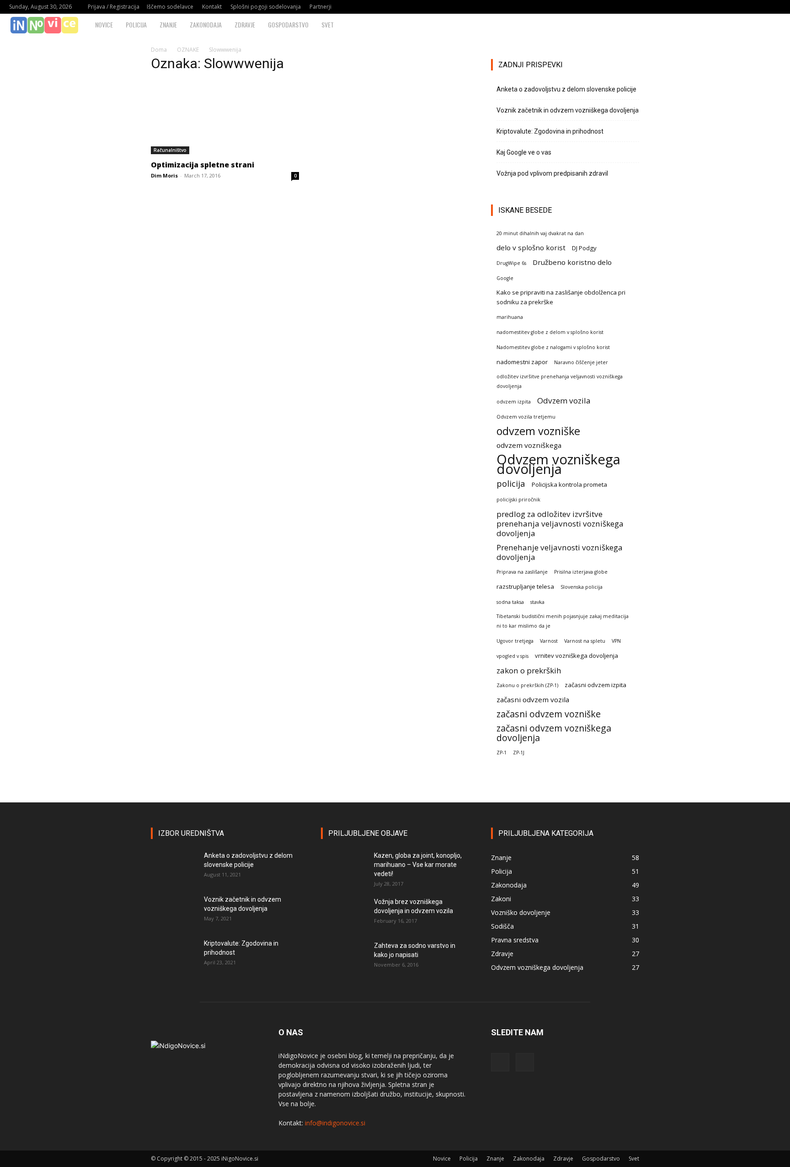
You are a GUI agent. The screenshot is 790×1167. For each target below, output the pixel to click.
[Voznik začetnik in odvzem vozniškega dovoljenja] (174, 911)
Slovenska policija (581, 587)
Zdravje (245, 24)
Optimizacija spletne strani (202, 165)
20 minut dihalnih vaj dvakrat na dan (540, 233)
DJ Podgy (584, 248)
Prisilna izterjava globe (581, 572)
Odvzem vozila (564, 400)
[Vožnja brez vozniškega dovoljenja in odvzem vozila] (344, 913)
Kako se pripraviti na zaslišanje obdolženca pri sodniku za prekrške (560, 297)
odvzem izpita (513, 401)
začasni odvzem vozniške (548, 714)
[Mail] (759, 7)
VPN (616, 641)
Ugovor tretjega (515, 641)
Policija (136, 24)
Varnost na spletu (584, 641)
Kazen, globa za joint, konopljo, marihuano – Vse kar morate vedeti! (418, 864)
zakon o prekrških (528, 670)
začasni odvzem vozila (532, 699)
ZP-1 (501, 752)
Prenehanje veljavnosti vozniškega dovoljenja (559, 552)
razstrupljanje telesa (525, 586)
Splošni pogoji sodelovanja (265, 7)
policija (510, 483)
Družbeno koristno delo (572, 262)
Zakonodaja (206, 24)
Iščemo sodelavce (170, 7)
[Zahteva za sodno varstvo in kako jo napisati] (344, 957)
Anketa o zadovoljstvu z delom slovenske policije (566, 89)
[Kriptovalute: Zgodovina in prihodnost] (174, 955)
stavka (537, 602)
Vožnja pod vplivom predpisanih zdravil (552, 173)
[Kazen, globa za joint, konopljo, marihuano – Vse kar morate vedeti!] (344, 867)
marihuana (509, 317)
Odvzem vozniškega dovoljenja (558, 464)
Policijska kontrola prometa (569, 484)
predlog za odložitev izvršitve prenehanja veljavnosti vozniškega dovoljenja (560, 523)
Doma (159, 50)
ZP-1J (518, 752)
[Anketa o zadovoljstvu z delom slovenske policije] (174, 867)
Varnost (549, 641)
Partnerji (320, 7)
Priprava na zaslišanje (522, 572)
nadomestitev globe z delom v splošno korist (549, 332)
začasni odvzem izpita (595, 685)
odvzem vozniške (538, 431)
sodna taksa (510, 602)
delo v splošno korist (531, 247)
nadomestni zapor (522, 362)
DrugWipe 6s (511, 263)
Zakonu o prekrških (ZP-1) (527, 685)
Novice (104, 24)
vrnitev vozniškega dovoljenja (576, 655)
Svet (327, 24)
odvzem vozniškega (528, 445)
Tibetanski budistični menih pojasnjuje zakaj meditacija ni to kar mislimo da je (562, 621)
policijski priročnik (518, 499)
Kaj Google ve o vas (523, 152)
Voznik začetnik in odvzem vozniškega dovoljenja (567, 110)
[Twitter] (774, 7)
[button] (779, 25)
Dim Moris (164, 175)
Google (504, 278)
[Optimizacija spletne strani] (225, 117)
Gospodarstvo (288, 24)
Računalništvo (170, 150)
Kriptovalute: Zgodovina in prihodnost (549, 131)
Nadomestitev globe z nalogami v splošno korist (553, 347)
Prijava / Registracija (113, 7)
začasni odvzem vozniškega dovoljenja (553, 732)
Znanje (168, 24)
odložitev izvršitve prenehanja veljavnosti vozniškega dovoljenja (559, 381)
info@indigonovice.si (335, 1123)
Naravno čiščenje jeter (581, 362)
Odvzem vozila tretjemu (525, 417)
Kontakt (212, 7)
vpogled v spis (512, 656)
